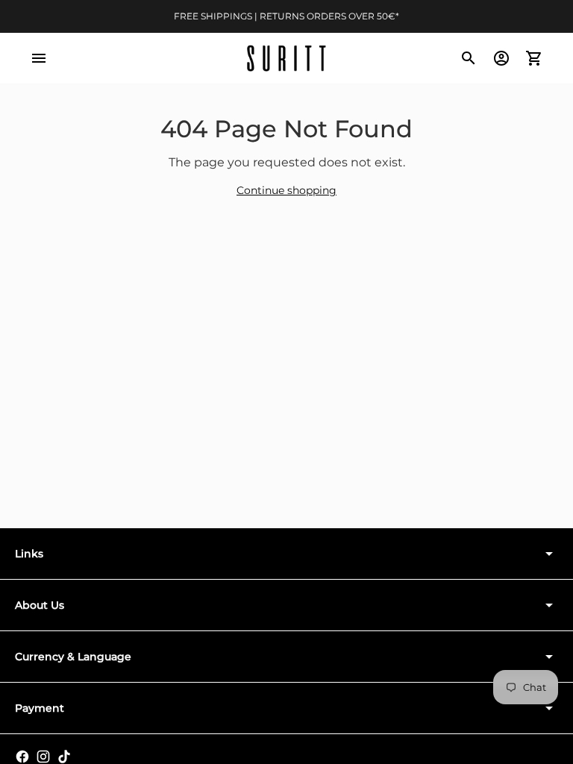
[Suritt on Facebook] (22, 756)
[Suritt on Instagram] (43, 756)
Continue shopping (286, 190)
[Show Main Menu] (38, 58)
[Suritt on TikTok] (64, 756)
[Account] (501, 58)
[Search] (468, 58)
